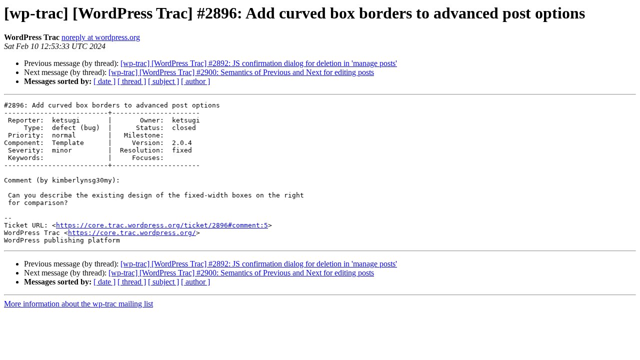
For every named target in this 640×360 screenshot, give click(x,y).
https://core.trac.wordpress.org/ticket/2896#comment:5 (162, 225)
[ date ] (105, 81)
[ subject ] (163, 81)
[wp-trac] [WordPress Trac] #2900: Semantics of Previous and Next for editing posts (241, 72)
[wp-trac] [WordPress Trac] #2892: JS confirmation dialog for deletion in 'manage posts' (258, 63)
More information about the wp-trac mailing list (78, 304)
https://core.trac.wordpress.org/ (132, 232)
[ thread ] (132, 81)
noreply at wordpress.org (101, 37)
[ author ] (195, 81)
